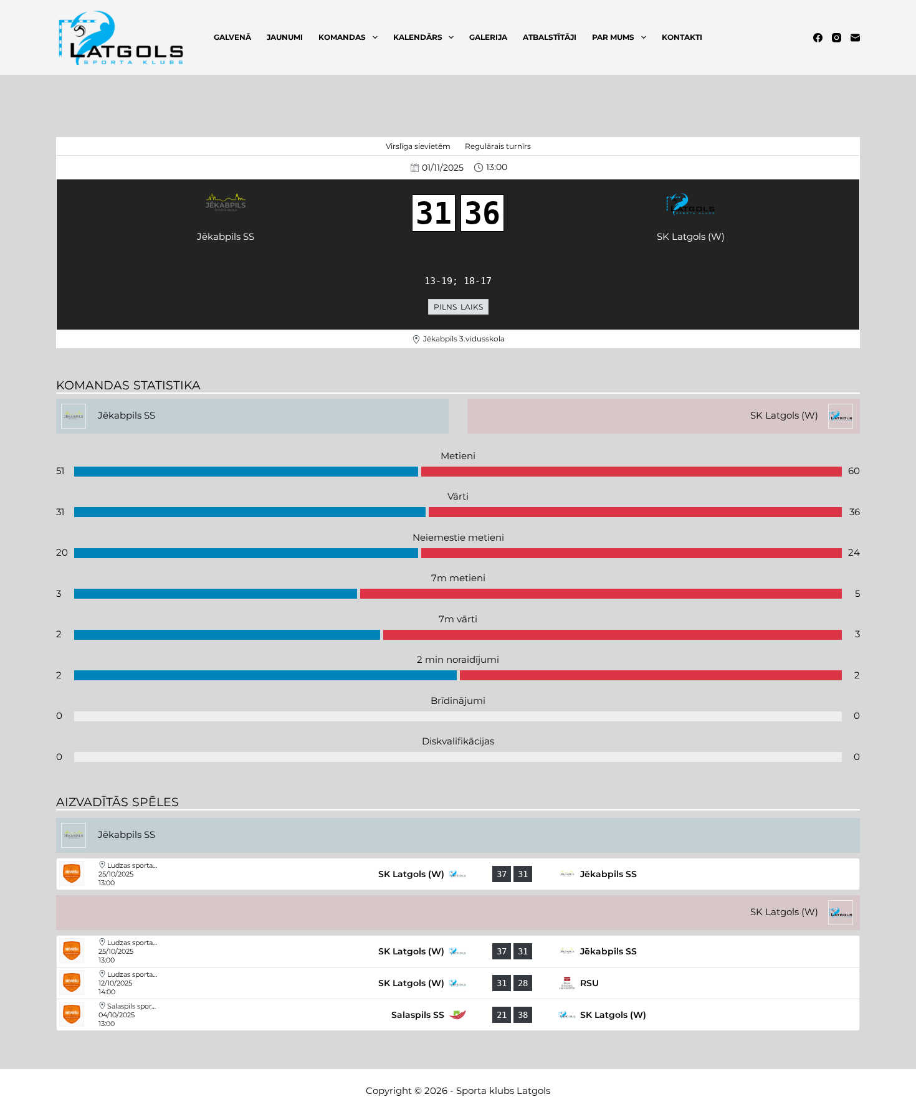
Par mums (613, 37)
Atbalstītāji (549, 37)
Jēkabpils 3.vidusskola (464, 338)
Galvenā (232, 37)
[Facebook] (818, 37)
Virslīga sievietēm (418, 146)
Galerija (488, 37)
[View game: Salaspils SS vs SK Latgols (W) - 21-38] (458, 1014)
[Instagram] (836, 37)
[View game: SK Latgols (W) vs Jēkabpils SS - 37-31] (458, 874)
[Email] (855, 37)
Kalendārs (417, 37)
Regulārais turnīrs (498, 146)
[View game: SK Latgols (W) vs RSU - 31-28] (458, 983)
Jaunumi (285, 37)
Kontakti (682, 37)
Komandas (342, 37)
